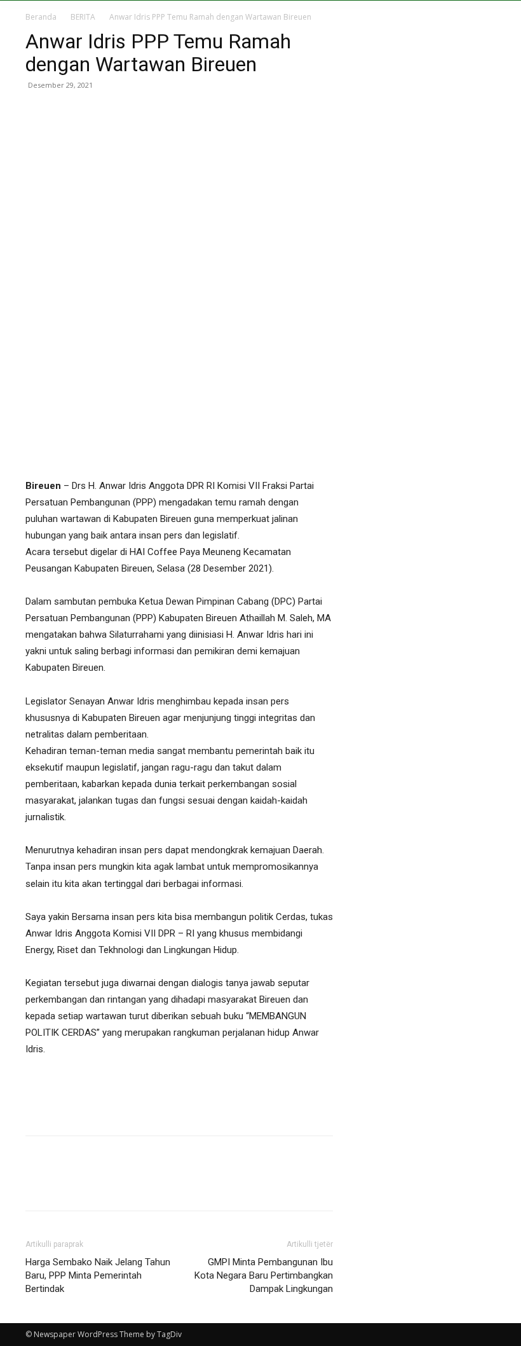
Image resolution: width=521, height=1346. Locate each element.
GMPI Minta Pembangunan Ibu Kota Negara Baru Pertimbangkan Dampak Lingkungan (263, 1275)
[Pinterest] (96, 114)
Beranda (41, 16)
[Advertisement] (179, 1093)
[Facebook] (38, 114)
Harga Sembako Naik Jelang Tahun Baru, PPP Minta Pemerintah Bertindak (97, 1275)
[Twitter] (67, 114)
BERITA (83, 16)
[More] (155, 114)
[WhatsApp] (126, 114)
